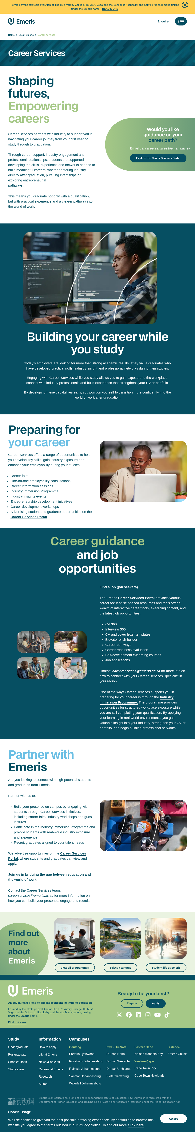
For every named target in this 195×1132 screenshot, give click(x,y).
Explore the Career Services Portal (158, 158)
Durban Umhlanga (118, 1068)
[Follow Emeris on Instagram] (148, 1015)
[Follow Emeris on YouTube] (157, 1015)
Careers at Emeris (51, 1069)
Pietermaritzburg (117, 1076)
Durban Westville (118, 1061)
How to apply (47, 1047)
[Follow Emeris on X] (119, 1015)
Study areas (16, 1069)
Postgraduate (17, 1054)
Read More (110, 8)
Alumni (43, 1084)
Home (12, 35)
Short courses (17, 1062)
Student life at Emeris (166, 967)
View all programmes (75, 967)
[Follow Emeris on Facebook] (129, 1015)
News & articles (49, 1062)
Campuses (79, 1039)
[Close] (185, 5)
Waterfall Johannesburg (85, 1083)
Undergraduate (18, 1047)
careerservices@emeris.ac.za (167, 148)
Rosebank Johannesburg (86, 1061)
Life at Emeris (27, 35)
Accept (173, 1118)
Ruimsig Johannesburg (85, 1068)
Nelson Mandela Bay (148, 1054)
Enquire (163, 21)
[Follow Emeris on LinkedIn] (138, 1015)
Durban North (115, 1054)
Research (45, 1076)
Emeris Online (177, 1054)
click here (136, 1125)
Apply (156, 1003)
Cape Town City (145, 1068)
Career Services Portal (28, 517)
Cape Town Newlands (149, 1075)
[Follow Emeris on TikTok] (167, 1015)
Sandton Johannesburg (85, 1076)
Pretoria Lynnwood (81, 1054)
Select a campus (120, 967)
